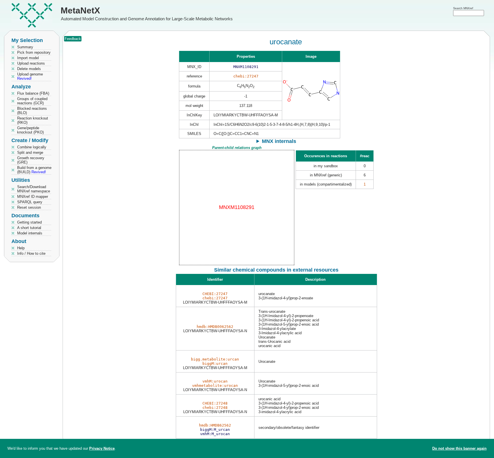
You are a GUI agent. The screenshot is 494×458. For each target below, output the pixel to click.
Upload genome (30, 76)
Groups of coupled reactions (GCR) (32, 101)
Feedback (73, 39)
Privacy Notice (102, 448)
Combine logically (31, 147)
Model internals (29, 233)
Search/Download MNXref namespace (33, 189)
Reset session (29, 207)
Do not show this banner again (459, 448)
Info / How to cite (31, 253)
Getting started (29, 222)
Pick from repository (34, 52)
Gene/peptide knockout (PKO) (30, 130)
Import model (28, 58)
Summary (25, 47)
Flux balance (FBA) (33, 93)
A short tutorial (29, 228)
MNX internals (279, 141)
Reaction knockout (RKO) (32, 120)
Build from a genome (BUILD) (34, 170)
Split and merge (30, 152)
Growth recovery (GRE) (30, 160)
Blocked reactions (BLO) (32, 110)
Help (21, 248)
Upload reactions (31, 63)
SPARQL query (29, 202)
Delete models (29, 69)
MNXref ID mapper (32, 196)
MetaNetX (80, 10)
